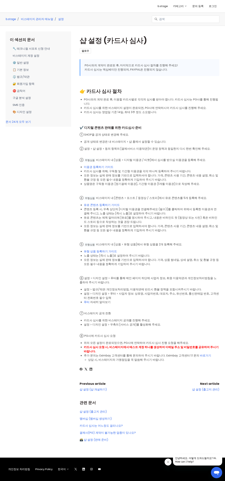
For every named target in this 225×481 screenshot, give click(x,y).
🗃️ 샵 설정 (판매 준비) (94, 440)
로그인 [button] (213, 6)
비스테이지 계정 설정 (26, 56)
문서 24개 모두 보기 (18, 122)
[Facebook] (81, 370)
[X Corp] (86, 370)
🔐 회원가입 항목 (23, 84)
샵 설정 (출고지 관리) (205, 389)
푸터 (86, 302)
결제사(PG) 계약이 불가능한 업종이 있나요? (108, 433)
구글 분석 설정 (22, 98)
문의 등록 (198, 6)
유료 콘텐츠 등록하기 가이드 (102, 205)
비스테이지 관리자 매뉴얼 (37, 19)
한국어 (62, 469)
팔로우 (85, 51)
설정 (61, 19)
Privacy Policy (44, 469)
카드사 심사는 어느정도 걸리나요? (101, 426)
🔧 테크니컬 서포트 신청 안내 (31, 49)
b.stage (163, 6)
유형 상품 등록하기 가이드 (100, 251)
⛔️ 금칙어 (19, 91)
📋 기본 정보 (21, 70)
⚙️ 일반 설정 (21, 63)
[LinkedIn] (90, 370)
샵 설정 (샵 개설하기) (93, 389)
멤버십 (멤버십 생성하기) (96, 419)
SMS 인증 (19, 105)
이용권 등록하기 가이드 (98, 167)
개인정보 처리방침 (19, 469)
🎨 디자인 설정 (22, 112)
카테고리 (178, 6)
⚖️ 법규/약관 (21, 77)
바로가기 (205, 355)
